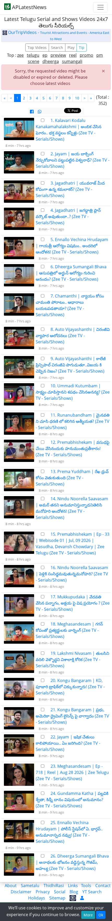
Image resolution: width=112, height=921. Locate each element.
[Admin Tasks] (82, 898)
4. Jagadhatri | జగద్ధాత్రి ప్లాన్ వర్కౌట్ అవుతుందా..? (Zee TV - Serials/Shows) (68, 216)
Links (73, 885)
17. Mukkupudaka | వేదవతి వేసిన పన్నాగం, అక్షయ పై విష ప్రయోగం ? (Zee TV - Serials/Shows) (73, 603)
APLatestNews (29, 7)
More (88, 914)
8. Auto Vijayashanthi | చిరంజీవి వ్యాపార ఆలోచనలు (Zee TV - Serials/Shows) (73, 336)
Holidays (36, 898)
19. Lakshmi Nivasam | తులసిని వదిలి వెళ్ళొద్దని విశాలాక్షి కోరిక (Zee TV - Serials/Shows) (72, 659)
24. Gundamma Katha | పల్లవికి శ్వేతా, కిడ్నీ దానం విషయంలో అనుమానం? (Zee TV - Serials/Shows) (72, 800)
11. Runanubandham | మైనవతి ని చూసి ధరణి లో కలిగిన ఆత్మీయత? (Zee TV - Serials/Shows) (73, 421)
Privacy (43, 892)
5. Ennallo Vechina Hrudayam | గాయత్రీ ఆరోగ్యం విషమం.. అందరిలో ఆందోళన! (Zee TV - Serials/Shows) (72, 246)
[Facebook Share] (32, 111)
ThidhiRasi (53, 885)
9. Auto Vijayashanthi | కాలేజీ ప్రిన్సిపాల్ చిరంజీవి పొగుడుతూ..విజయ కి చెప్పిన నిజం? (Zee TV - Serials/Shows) (71, 365)
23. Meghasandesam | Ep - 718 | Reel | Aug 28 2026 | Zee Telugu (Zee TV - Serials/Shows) (72, 772)
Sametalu (30, 885)
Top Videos (37, 47)
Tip (81, 47)
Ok (100, 914)
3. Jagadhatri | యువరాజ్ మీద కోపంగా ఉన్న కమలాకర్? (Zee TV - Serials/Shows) (70, 189)
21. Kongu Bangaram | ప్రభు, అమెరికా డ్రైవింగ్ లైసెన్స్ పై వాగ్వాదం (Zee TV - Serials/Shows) (72, 716)
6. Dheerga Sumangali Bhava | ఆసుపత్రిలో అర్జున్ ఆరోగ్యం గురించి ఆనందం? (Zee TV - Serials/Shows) (71, 273)
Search (57, 47)
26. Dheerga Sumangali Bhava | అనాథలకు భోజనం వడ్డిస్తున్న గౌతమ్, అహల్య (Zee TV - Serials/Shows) (72, 862)
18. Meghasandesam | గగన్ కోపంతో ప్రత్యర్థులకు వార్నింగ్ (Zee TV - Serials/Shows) (69, 630)
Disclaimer (21, 892)
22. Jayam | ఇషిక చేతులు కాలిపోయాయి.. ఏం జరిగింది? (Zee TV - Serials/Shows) (68, 743)
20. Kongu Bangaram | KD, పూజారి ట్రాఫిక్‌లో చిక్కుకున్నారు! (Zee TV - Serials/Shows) (70, 687)
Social (59, 892)
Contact (103, 885)
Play (70, 47)
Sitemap (57, 898)
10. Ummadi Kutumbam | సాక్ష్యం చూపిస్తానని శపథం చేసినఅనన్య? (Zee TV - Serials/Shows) (73, 392)
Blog (74, 892)
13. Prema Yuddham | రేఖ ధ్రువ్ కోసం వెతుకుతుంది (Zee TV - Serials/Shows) (72, 478)
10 (77, 98)
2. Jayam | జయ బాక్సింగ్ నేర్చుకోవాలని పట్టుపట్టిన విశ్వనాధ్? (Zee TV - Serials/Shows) (72, 160)
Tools (86, 885)
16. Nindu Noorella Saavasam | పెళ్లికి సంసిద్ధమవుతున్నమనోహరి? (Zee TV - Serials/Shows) (72, 574)
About (11, 885)
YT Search (92, 892)
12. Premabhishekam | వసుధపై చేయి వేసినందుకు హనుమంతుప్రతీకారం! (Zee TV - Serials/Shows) (72, 448)
